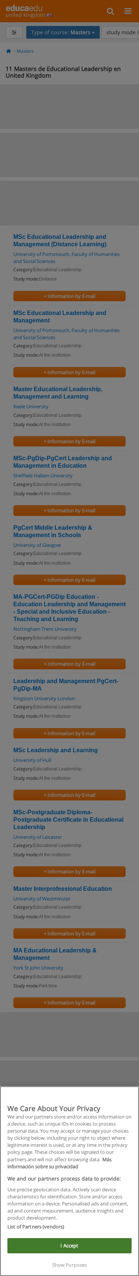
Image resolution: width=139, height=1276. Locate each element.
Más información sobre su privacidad (59, 1163)
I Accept (69, 1245)
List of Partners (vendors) (35, 1226)
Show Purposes (69, 1265)
